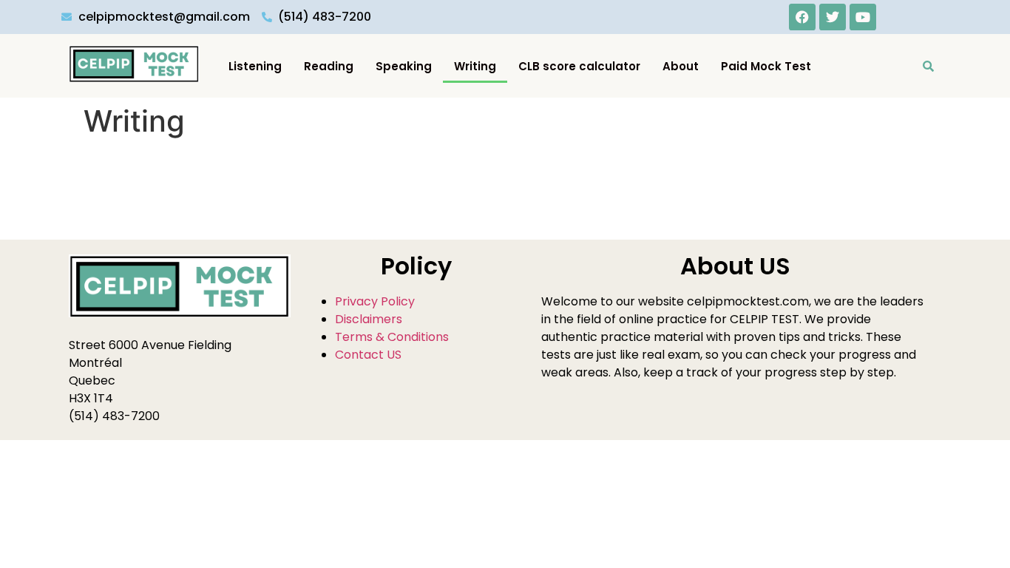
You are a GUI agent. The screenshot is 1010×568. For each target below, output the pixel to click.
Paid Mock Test (766, 66)
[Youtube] (863, 17)
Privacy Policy (375, 301)
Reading (328, 66)
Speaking (404, 66)
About (680, 66)
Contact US (368, 354)
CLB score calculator (579, 66)
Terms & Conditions (392, 336)
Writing (475, 66)
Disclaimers (368, 319)
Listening (255, 66)
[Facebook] (802, 17)
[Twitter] (832, 17)
